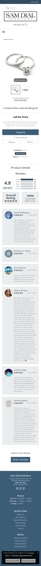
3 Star (18, 184)
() (35, 179)
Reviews (20, 173)
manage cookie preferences (22, 555)
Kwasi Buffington (22, 212)
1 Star (18, 188)
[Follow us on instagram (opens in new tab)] (20, 488)
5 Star (18, 179)
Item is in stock (20, 153)
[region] (20, 65)
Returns (30, 142)
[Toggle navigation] (3, 32)
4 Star (18, 182)
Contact (20, 528)
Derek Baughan (21, 400)
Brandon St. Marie (22, 251)
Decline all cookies (12, 561)
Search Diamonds (20, 538)
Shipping (11, 142)
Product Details (20, 167)
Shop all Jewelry (20, 546)
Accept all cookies (28, 561)
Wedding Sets (8, 39)
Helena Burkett (21, 290)
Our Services (20, 517)
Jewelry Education (20, 520)
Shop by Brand (20, 544)
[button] (35, 2)
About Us (20, 514)
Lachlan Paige (20, 370)
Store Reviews (20, 523)
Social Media (20, 526)
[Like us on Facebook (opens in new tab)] (17, 488)
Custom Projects (20, 541)
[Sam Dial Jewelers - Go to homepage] (20, 16)
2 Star (18, 186)
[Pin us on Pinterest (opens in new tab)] (24, 488)
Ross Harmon (20, 268)
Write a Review (20, 459)
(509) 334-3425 (20, 100)
